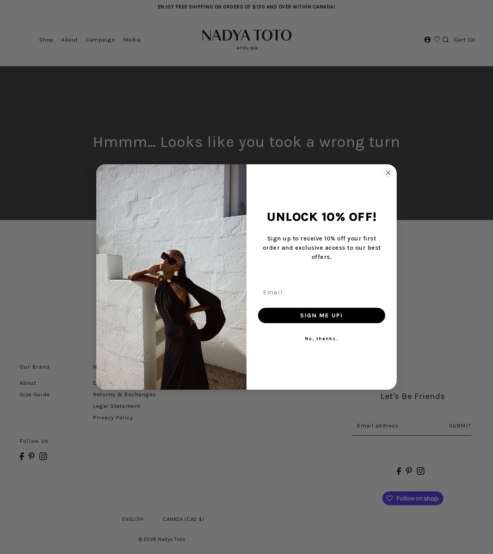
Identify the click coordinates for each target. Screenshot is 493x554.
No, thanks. (321, 338)
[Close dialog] (388, 172)
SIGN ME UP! (321, 315)
